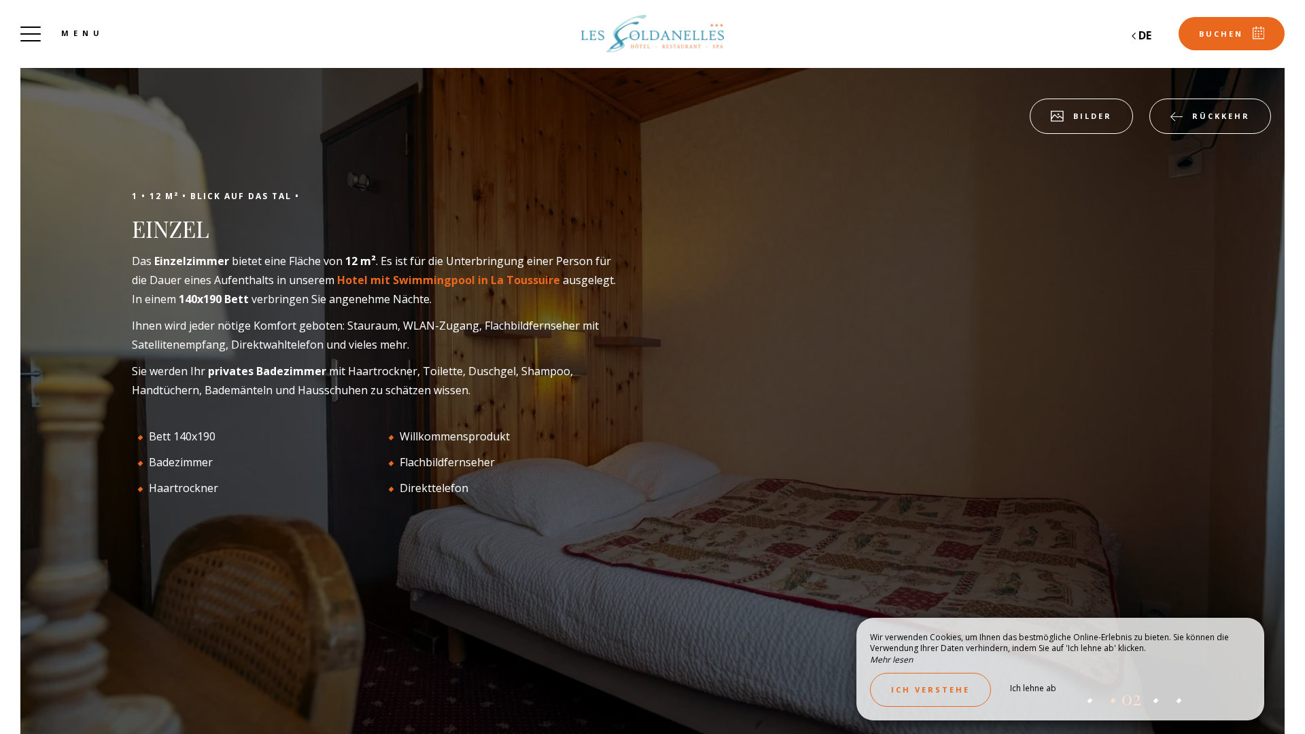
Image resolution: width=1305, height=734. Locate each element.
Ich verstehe (930, 689)
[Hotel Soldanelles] (652, 34)
